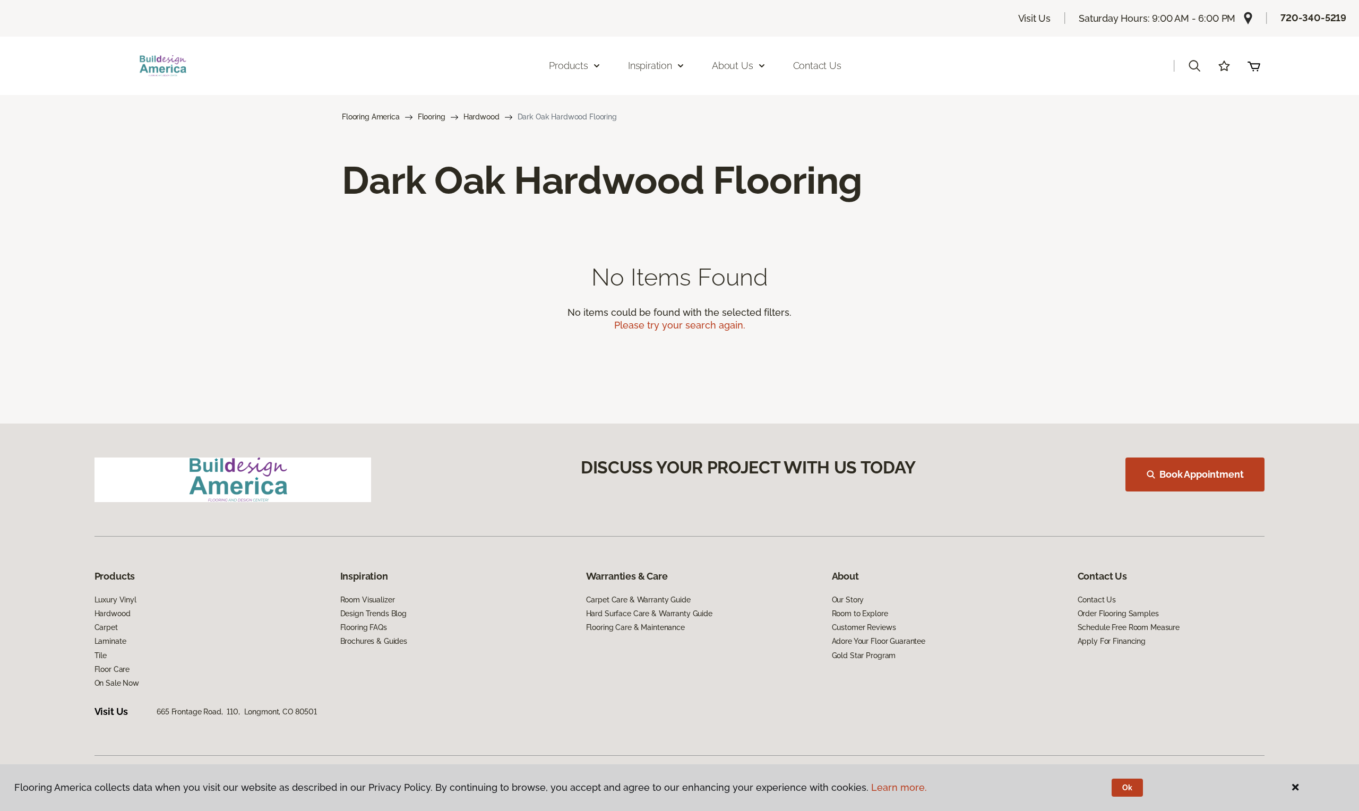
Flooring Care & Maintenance (635, 627)
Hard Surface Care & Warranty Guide (649, 613)
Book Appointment (1201, 474)
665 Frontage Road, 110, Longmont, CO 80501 (237, 712)
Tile (100, 655)
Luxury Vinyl (115, 600)
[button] (1194, 65)
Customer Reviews (864, 627)
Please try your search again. (679, 325)
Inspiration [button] (650, 65)
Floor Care (112, 669)
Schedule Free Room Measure (1129, 627)
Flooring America (371, 117)
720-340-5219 (1313, 17)
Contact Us (817, 65)
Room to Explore (860, 613)
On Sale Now (116, 683)
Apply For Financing (1112, 641)
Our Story (848, 600)
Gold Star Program (864, 655)
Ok (1127, 787)
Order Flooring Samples (1118, 613)
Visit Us (1034, 18)
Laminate (110, 641)
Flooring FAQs (363, 627)
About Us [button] (732, 65)
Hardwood (481, 117)
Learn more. (899, 787)
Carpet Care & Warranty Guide (638, 600)
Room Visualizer (367, 600)
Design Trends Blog (373, 613)
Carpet (106, 627)
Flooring (431, 117)
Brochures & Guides (373, 641)
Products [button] (568, 65)
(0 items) (1254, 65)
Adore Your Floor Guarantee (878, 641)
